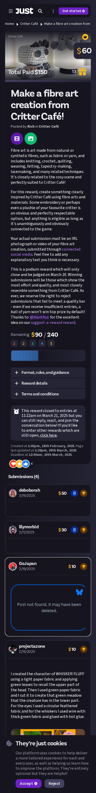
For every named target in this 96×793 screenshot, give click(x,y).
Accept (26, 783)
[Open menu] (11, 11)
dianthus (41, 317)
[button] (48, 372)
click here (48, 435)
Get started (71, 11)
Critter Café (29, 23)
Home (9, 23)
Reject (54, 783)
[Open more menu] (53, 11)
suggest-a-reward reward (53, 322)
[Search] (40, 11)
